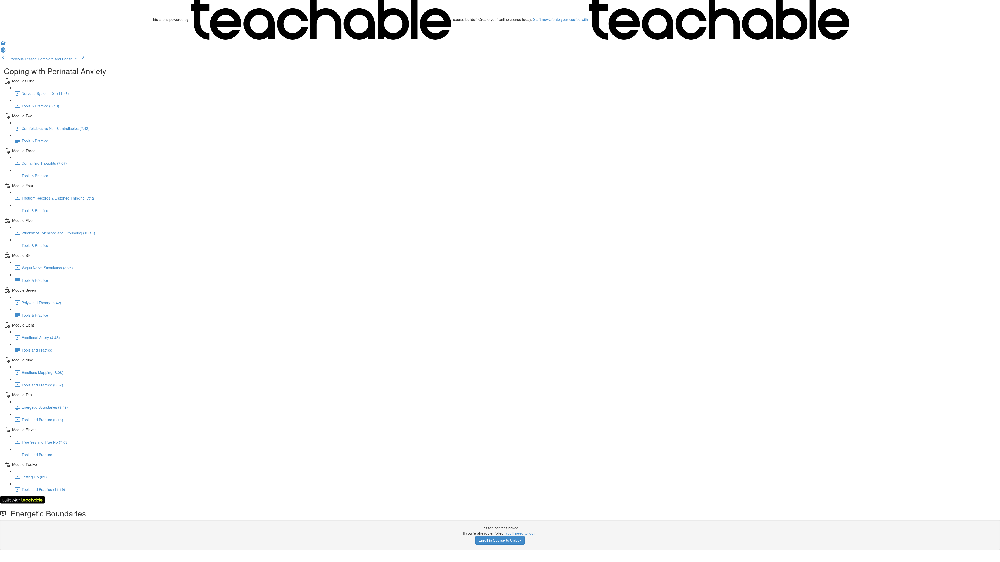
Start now (541, 19)
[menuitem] (3, 51)
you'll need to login (521, 533)
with (569, 19)
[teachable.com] (321, 19)
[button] (3, 44)
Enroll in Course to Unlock (500, 540)
